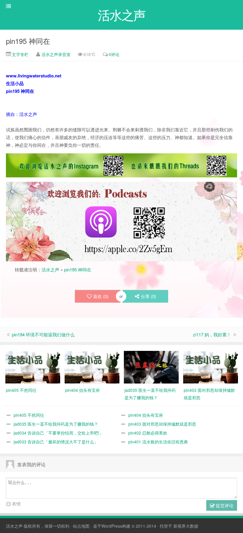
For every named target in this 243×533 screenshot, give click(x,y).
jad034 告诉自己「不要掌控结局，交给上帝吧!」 (58, 433)
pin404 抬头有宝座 (145, 415)
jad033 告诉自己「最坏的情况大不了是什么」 (56, 442)
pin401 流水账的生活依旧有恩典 (158, 442)
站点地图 (81, 526)
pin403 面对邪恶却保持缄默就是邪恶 (162, 424)
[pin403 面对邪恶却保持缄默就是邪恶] (210, 367)
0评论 (114, 54)
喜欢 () (100, 296)
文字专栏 (19, 54)
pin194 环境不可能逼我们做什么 (43, 334)
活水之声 (50, 269)
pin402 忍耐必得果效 (147, 433)
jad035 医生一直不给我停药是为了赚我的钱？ (56, 424)
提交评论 (224, 505)
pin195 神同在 (28, 41)
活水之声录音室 (56, 54)
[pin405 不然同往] (32, 367)
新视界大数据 (185, 526)
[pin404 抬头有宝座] (92, 367)
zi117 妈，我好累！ (212, 334)
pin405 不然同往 (29, 415)
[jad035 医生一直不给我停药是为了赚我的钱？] (151, 367)
